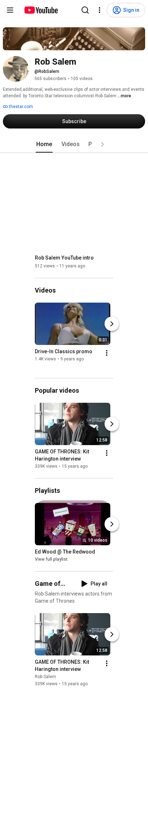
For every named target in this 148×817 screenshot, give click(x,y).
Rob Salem (45, 676)
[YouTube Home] (41, 10)
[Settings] (99, 10)
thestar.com (20, 106)
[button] (102, 144)
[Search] (85, 10)
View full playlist (51, 559)
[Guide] (10, 10)
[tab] (44, 144)
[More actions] (107, 353)
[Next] (112, 324)
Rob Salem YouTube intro (64, 258)
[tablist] (74, 144)
